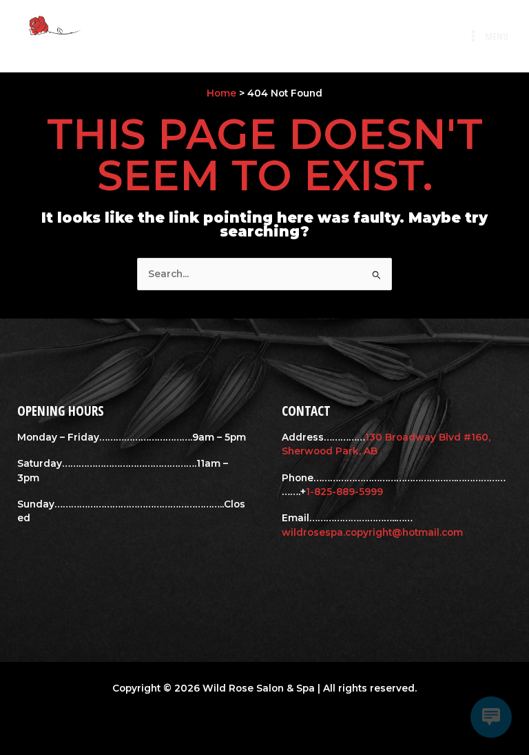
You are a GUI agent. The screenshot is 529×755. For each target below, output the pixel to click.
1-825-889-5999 (344, 491)
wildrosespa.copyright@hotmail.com (372, 532)
